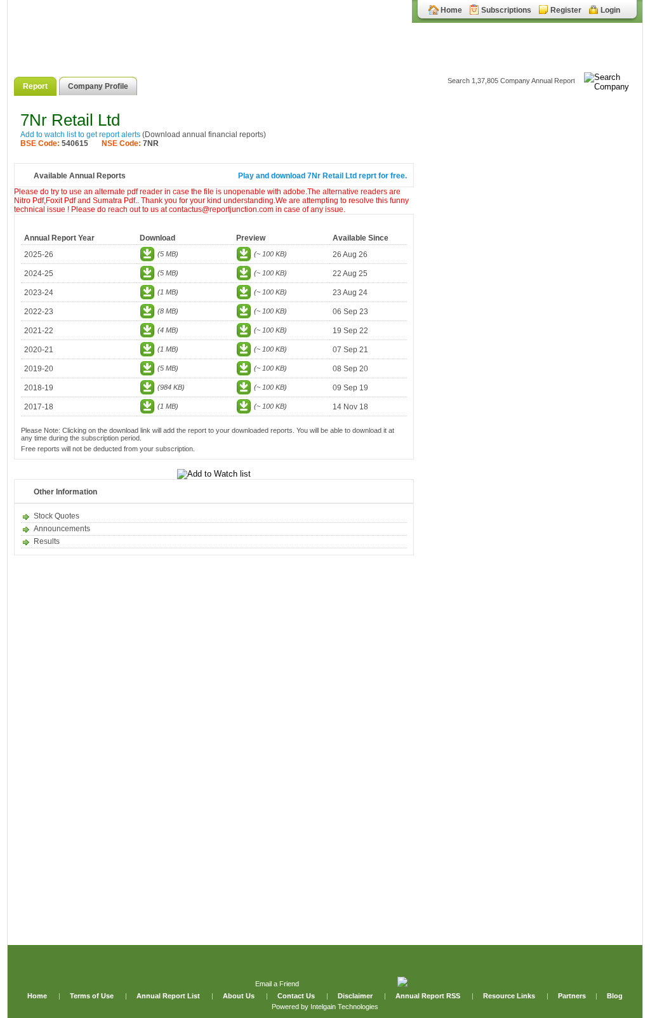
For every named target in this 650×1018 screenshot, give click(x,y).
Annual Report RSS (427, 996)
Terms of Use (93, 996)
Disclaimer (355, 996)
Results (47, 541)
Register (565, 10)
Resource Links (509, 996)
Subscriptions (506, 10)
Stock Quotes (56, 516)
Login (610, 10)
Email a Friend (277, 984)
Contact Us (297, 996)
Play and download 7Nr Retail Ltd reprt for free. (322, 175)
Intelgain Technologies (344, 1006)
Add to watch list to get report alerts (80, 134)
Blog (615, 996)
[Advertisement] (528, 303)
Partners (572, 996)
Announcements (62, 528)
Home (451, 10)
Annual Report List (169, 996)
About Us (239, 996)
